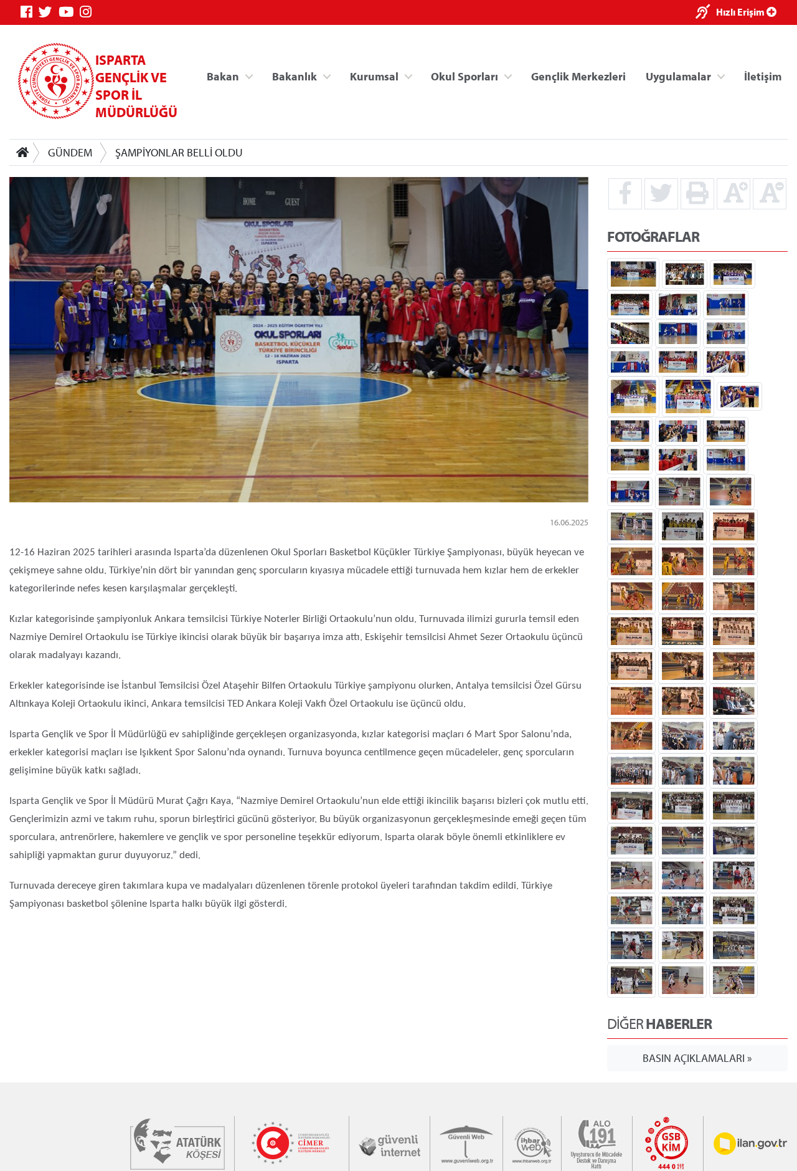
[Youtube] (69, 12)
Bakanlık (294, 76)
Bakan (223, 76)
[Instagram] (89, 12)
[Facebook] (30, 12)
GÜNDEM (70, 152)
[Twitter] (49, 12)
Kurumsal (374, 76)
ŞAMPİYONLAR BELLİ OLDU (179, 152)
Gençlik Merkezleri (578, 76)
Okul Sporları (464, 76)
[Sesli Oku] (706, 13)
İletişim (762, 76)
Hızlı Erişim (741, 12)
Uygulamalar (678, 76)
